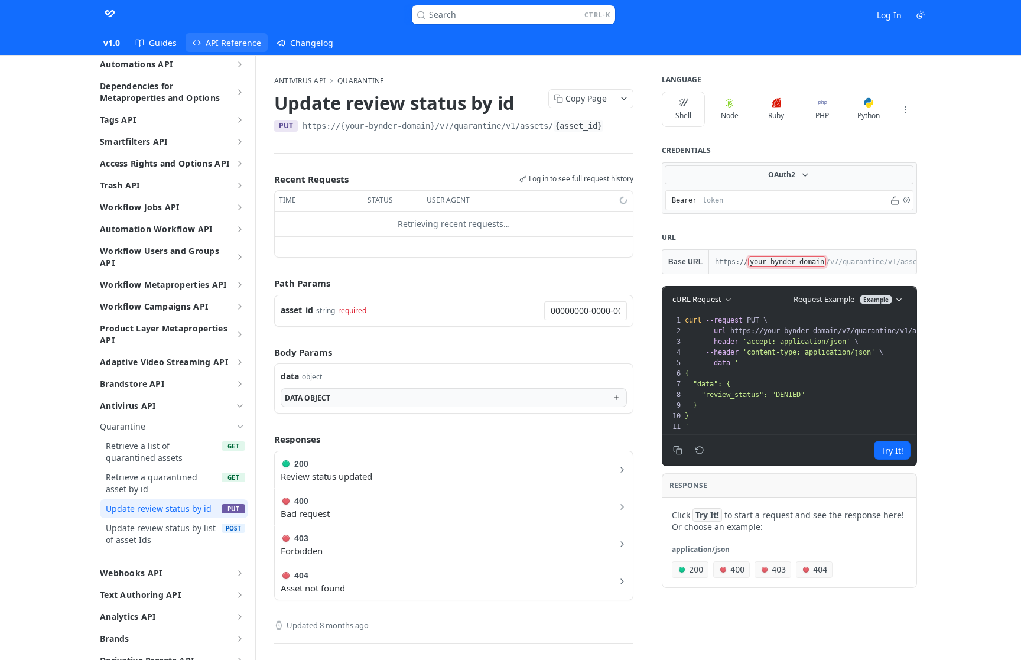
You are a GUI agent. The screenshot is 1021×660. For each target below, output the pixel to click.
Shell (683, 115)
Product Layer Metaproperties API (163, 334)
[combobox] (585, 310)
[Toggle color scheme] (920, 14)
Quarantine (360, 81)
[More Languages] (905, 109)
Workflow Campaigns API (154, 306)
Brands (114, 638)
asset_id (297, 310)
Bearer (684, 200)
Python (868, 115)
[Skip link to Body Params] (265, 352)
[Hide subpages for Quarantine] (240, 426)
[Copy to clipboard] (616, 127)
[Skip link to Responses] (265, 439)
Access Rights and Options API (164, 163)
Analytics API (128, 616)
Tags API (118, 119)
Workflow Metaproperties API (163, 284)
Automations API (136, 64)
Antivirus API (128, 405)
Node (730, 115)
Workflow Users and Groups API (159, 256)
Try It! (892, 450)
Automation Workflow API (156, 229)
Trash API (120, 185)
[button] (906, 200)
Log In (889, 15)
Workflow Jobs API (140, 207)
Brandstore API (132, 383)
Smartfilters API (133, 141)
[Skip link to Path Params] (265, 283)
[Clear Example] (699, 450)
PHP (822, 115)
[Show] (894, 200)
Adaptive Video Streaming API (164, 362)
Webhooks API (131, 572)
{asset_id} (578, 126)
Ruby (776, 115)
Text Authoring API (140, 594)
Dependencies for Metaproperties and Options (160, 91)
